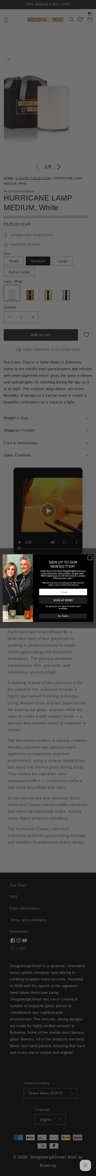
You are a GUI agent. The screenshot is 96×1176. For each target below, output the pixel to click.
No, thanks (63, 616)
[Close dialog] (90, 557)
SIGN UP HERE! (63, 600)
